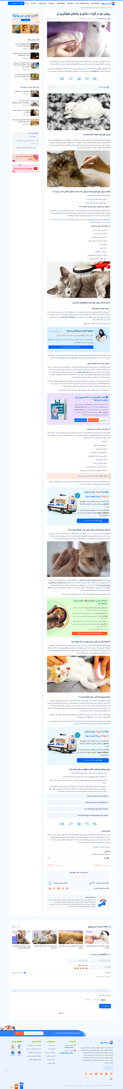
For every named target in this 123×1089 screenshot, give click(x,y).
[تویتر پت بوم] (86, 1074)
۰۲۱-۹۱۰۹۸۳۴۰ (68, 1048)
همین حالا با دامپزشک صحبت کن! (70, 347)
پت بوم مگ (52, 3)
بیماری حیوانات (51, 865)
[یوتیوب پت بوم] (96, 1074)
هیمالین (94, 534)
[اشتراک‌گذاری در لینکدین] (49, 888)
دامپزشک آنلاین (95, 3)
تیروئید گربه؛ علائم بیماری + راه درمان (88, 476)
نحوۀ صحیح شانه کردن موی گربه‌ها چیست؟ (26, 142)
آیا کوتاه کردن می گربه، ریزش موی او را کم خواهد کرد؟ (24, 135)
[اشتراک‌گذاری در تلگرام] (62, 888)
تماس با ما (52, 1045)
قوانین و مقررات (20, 973)
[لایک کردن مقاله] (93, 883)
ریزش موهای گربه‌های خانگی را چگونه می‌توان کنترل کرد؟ (26, 149)
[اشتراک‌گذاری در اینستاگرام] (58, 888)
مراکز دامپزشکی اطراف (35, 1060)
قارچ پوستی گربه (105, 320)
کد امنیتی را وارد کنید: (104, 995)
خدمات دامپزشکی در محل (82, 3)
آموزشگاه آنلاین (61, 3)
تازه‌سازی (96, 1000)
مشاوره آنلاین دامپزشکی (34, 1045)
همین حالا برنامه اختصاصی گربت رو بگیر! (89, 633)
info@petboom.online (66, 1053)
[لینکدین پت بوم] (111, 1079)
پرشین (88, 534)
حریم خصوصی (51, 1060)
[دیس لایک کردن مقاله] (90, 883)
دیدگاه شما (108, 973)
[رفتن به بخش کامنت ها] (50, 883)
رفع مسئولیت (51, 1063)
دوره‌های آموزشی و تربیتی (34, 1056)
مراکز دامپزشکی (42, 3)
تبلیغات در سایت (50, 1053)
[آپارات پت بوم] (91, 1074)
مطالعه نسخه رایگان (93, 420)
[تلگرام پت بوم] (111, 1074)
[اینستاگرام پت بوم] (106, 1074)
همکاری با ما (51, 1049)
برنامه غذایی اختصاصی (34, 1053)
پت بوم (111, 8)
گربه (108, 8)
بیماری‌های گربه (103, 8)
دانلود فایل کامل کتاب (81, 420)
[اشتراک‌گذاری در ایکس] (54, 888)
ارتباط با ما (33, 3)
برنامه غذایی (70, 3)
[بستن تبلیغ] (37, 12)
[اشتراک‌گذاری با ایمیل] (67, 888)
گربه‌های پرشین (80, 317)
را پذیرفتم (18, 973)
